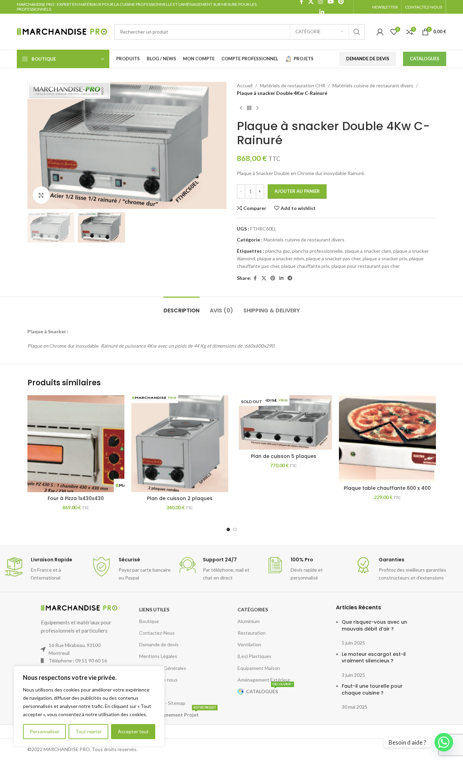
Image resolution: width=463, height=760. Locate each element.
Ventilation (249, 644)
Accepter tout (133, 731)
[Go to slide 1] (228, 529)
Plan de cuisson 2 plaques (179, 498)
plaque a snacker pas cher (333, 258)
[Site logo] (62, 31)
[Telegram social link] (289, 278)
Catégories (252, 609)
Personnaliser (44, 731)
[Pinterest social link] (272, 278)
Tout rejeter (88, 731)
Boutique (149, 621)
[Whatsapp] (444, 742)
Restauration (251, 633)
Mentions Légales (158, 656)
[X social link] (263, 278)
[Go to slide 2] (235, 529)
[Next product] (257, 108)
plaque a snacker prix (385, 258)
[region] (89, 706)
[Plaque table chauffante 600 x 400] (387, 438)
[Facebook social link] (255, 278)
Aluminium (248, 621)
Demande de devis (159, 644)
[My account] (380, 32)
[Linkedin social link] (321, 12)
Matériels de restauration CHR (292, 85)
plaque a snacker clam (368, 251)
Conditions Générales (162, 668)
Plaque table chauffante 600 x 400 (387, 488)
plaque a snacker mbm (280, 258)
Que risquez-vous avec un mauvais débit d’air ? (374, 625)
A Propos (149, 691)
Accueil (245, 85)
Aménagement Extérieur (263, 680)
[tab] (181, 307)
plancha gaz (277, 251)
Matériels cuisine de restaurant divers (372, 85)
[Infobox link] (43, 569)
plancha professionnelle (317, 251)
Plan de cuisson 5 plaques (283, 456)
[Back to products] (249, 108)
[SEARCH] (357, 32)
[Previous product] (241, 108)
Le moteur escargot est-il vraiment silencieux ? (374, 657)
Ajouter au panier (297, 191)
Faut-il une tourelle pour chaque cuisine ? (372, 689)
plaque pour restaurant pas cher (365, 266)
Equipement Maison (258, 668)
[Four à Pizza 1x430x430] (75, 443)
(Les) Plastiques (254, 656)
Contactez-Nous (157, 633)
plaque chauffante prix (305, 266)
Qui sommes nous (158, 680)
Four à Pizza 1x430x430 (76, 498)
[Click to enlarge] (41, 194)
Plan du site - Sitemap (162, 703)
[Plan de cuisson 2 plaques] (179, 443)
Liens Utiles (154, 609)
